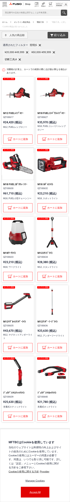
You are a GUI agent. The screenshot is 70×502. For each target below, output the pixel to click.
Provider (44, 471)
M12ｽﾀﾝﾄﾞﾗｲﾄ (45, 252)
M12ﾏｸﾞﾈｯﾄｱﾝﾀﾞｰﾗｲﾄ (14, 321)
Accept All (35, 492)
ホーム (5, 22)
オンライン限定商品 (22, 22)
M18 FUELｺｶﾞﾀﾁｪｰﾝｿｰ (15, 184)
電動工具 (40, 22)
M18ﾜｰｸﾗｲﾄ (9, 252)
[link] (61, 4)
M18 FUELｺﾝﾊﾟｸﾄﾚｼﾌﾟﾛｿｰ (51, 113)
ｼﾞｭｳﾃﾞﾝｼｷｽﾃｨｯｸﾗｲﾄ (14, 392)
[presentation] (64, 13)
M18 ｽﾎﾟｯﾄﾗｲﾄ (45, 184)
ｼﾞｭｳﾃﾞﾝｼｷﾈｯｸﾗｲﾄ (47, 392)
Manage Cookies (35, 480)
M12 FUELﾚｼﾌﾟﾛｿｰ (13, 113)
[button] (34, 45)
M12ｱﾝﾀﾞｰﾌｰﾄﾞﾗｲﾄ (48, 321)
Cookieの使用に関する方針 (24, 471)
